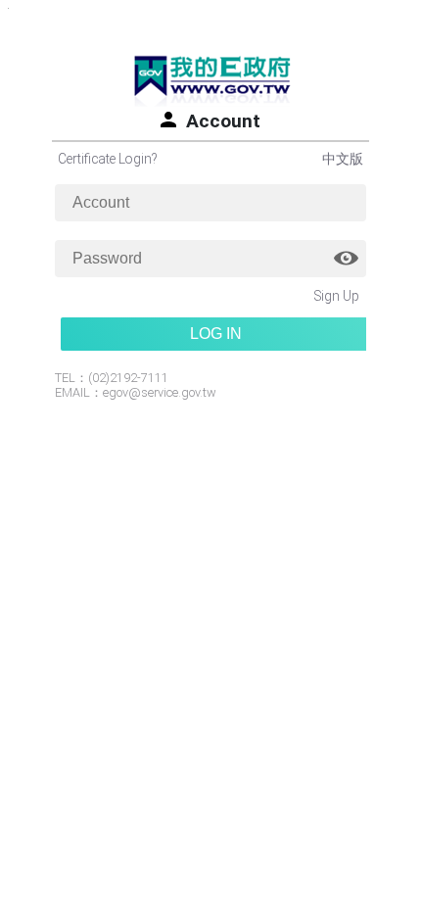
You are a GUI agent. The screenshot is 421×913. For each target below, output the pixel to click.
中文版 (342, 159)
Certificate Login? (107, 159)
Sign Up (336, 296)
